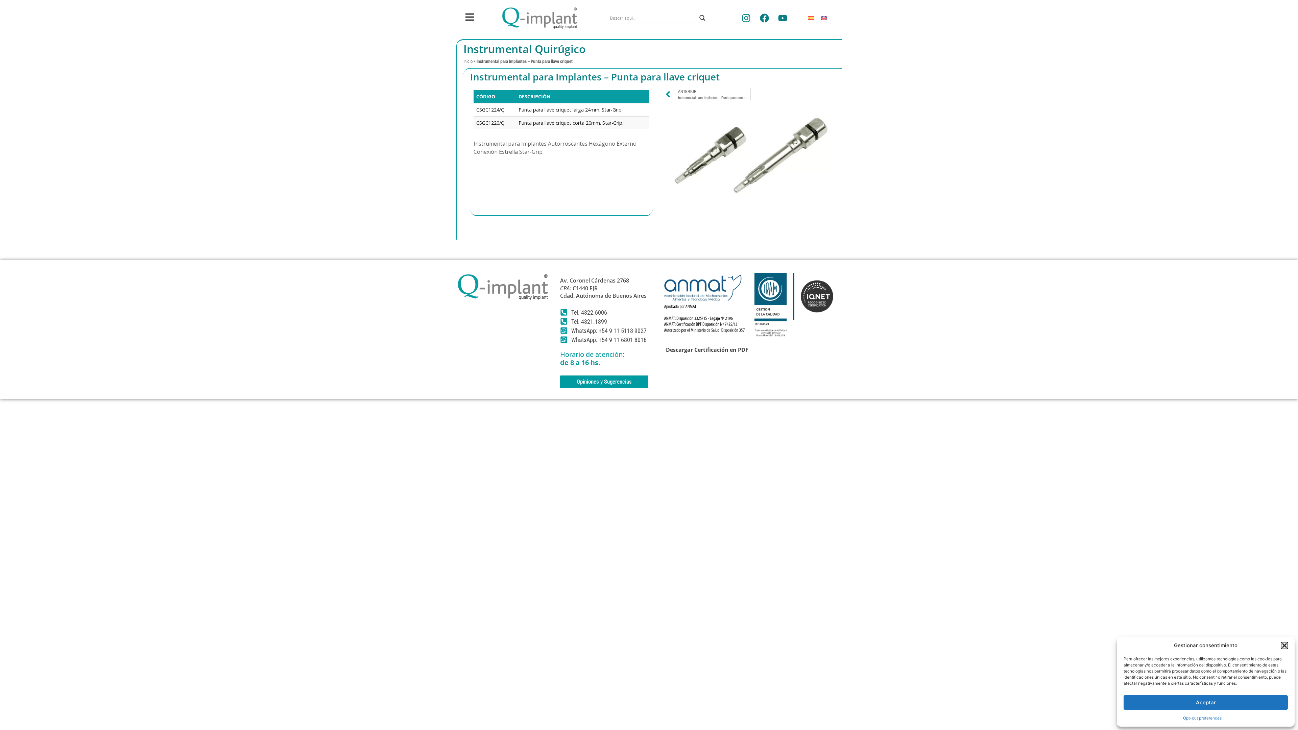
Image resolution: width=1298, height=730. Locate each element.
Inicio (468, 61)
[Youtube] (782, 18)
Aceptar (1206, 702)
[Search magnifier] (702, 18)
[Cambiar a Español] (811, 18)
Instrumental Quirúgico (524, 49)
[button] (1284, 645)
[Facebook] (764, 18)
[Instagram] (746, 18)
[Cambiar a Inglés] (824, 18)
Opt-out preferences (1202, 718)
